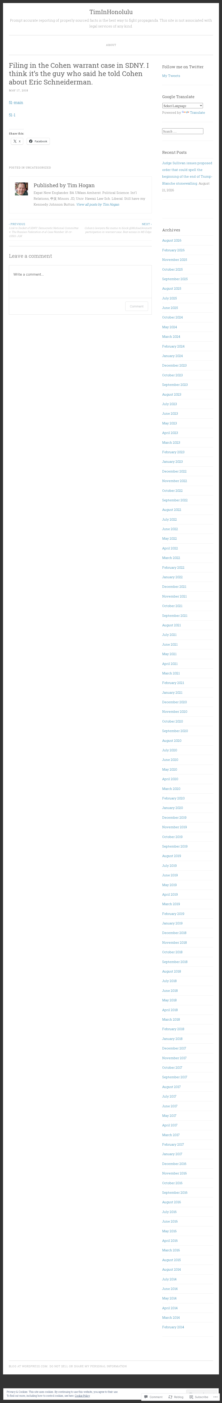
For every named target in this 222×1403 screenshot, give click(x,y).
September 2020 (175, 731)
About (111, 45)
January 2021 (172, 692)
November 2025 (174, 259)
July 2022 (169, 519)
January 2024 (172, 356)
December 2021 (174, 586)
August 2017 (171, 1087)
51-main (16, 102)
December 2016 (174, 1163)
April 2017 (170, 1125)
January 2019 (172, 923)
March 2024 (171, 336)
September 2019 (175, 846)
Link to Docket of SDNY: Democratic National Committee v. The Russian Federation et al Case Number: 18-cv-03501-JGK (43, 230)
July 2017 (169, 1096)
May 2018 (169, 1000)
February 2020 (173, 798)
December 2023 (174, 365)
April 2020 (170, 779)
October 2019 (172, 837)
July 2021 (169, 634)
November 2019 (174, 827)
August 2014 (171, 1269)
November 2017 (174, 1058)
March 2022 (171, 557)
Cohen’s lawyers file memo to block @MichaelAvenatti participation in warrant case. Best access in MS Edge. (118, 228)
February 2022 (173, 567)
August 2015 (171, 1260)
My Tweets (171, 75)
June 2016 (170, 1221)
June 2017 (170, 1106)
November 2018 (174, 942)
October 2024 (172, 317)
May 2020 (169, 769)
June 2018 (170, 990)
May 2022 (169, 538)
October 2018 (172, 952)
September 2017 (174, 1077)
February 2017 (173, 1144)
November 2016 (174, 1173)
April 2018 (170, 1010)
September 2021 (174, 615)
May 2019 (169, 885)
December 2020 (174, 702)
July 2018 (169, 981)
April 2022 (170, 548)
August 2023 (171, 394)
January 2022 (172, 577)
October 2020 (172, 721)
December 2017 (174, 1048)
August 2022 (171, 509)
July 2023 (169, 404)
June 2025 (170, 307)
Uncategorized (38, 167)
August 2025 (171, 288)
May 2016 (169, 1231)
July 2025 (169, 298)
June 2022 (170, 529)
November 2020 (174, 711)
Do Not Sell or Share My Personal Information (88, 1366)
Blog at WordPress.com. (28, 1366)
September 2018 (175, 962)
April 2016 (170, 1240)
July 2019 (169, 865)
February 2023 (173, 452)
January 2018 (172, 1038)
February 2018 (173, 1029)
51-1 (12, 114)
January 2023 (172, 461)
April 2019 (170, 894)
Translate (197, 112)
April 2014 (170, 1308)
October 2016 (172, 1183)
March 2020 (171, 788)
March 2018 (171, 1019)
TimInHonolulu (111, 12)
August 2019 (171, 856)
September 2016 (175, 1192)
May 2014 (169, 1298)
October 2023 (172, 375)
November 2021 (174, 596)
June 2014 (170, 1288)
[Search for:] (182, 131)
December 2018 (174, 932)
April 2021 (170, 663)
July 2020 (169, 750)
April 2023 (170, 432)
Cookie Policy (82, 1395)
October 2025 (172, 269)
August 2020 (171, 740)
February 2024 (173, 346)
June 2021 (170, 644)
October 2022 (172, 490)
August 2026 (171, 240)
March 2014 (171, 1317)
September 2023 (175, 384)
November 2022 (174, 481)
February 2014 (173, 1327)
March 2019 (171, 904)
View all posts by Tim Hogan (97, 204)
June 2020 (170, 759)
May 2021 (169, 654)
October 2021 (172, 606)
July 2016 (169, 1212)
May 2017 (169, 1115)
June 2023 (170, 413)
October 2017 (172, 1067)
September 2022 (175, 500)
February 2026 (173, 250)
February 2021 (173, 682)
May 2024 (169, 327)
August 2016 (171, 1202)
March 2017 (171, 1135)
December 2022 (174, 471)
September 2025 (175, 279)
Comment (137, 306)
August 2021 (171, 625)
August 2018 (171, 971)
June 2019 (170, 875)
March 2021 (171, 673)
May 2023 (169, 423)
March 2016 (171, 1250)
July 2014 (169, 1279)
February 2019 (173, 913)
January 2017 (172, 1154)
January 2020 (172, 807)
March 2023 (171, 442)
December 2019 (174, 817)
